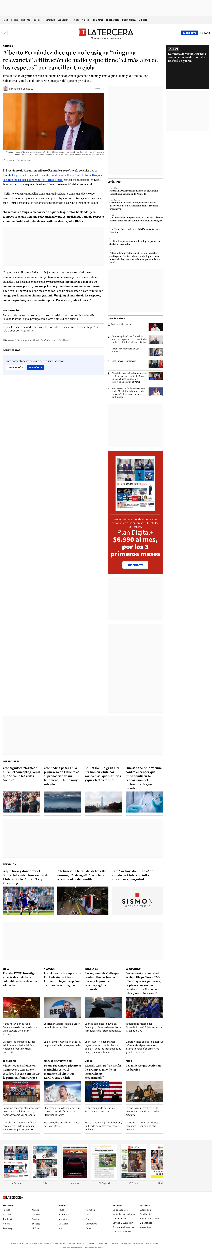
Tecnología (49, 19)
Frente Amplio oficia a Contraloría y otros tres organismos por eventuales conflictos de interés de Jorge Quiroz (129, 339)
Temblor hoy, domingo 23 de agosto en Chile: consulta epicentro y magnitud (132, 875)
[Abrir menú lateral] (5, 33)
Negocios (37, 19)
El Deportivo (64, 19)
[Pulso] (45, 1179)
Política (14, 19)
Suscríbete (36, 367)
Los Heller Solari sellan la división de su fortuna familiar (134, 231)
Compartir (10, 160)
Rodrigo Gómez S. (23, 88)
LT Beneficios (112, 19)
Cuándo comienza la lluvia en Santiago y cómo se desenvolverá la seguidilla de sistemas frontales (103, 1027)
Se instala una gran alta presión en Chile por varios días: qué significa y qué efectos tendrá (103, 774)
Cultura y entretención (58, 1061)
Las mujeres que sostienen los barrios (143, 1067)
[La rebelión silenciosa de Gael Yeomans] (156, 352)
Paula (129, 1061)
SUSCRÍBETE (135, 565)
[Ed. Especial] (104, 1179)
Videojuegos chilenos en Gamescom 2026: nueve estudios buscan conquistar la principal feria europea (21, 1071)
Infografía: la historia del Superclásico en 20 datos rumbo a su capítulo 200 (144, 1027)
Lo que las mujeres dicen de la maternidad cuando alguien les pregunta (142, 1111)
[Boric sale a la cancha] (156, 327)
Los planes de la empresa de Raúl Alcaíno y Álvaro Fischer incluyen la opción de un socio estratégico (136, 219)
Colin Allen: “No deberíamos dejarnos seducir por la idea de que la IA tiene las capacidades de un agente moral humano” (103, 1047)
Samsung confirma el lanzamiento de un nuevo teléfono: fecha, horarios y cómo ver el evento (21, 1111)
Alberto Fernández (42, 340)
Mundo (76, 19)
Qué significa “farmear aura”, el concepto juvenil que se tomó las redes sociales (21, 774)
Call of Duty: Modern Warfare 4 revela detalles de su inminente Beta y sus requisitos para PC (20, 1126)
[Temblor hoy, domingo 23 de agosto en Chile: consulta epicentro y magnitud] (137, 901)
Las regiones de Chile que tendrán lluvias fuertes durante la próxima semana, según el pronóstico (102, 981)
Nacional (25, 19)
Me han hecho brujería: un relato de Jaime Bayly (61, 1124)
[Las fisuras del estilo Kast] (156, 364)
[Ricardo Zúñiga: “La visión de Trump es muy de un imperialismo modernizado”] (103, 1091)
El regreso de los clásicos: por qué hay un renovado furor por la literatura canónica (62, 1111)
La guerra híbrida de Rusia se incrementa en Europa (100, 1109)
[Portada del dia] (135, 509)
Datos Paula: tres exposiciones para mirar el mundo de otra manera (142, 1126)
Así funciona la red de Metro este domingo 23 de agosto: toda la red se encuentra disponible (81, 875)
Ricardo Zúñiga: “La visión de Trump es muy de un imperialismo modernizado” (103, 1071)
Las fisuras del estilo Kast (124, 361)
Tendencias (91, 968)
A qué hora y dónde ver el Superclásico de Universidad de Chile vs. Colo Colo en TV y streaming (25, 877)
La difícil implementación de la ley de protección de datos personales (135, 243)
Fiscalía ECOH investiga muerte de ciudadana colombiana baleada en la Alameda (133, 192)
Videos (85, 19)
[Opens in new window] (75, 1179)
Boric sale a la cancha (121, 324)
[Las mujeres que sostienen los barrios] (144, 1091)
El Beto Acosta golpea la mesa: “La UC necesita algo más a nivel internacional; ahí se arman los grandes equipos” (144, 1047)
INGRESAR (205, 33)
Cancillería (63, 340)
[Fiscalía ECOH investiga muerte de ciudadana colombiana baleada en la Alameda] (21, 1007)
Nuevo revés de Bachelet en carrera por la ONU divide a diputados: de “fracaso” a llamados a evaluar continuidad (128, 392)
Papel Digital (129, 19)
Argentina (27, 340)
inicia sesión (15, 367)
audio (54, 340)
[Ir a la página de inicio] (106, 32)
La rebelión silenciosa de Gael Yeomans (125, 350)
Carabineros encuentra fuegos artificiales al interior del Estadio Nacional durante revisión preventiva (133, 206)
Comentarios (25, 160)
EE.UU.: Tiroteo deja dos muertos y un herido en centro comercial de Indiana (103, 1126)
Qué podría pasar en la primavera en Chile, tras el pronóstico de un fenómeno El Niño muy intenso (61, 776)
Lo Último (98, 19)
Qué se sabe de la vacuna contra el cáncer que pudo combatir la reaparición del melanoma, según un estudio (144, 778)
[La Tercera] (16, 1179)
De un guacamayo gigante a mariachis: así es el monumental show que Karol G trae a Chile (62, 1071)
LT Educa (142, 19)
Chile (6, 968)
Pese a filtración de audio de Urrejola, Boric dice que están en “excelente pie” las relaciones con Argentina (51, 328)
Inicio (5, 19)
